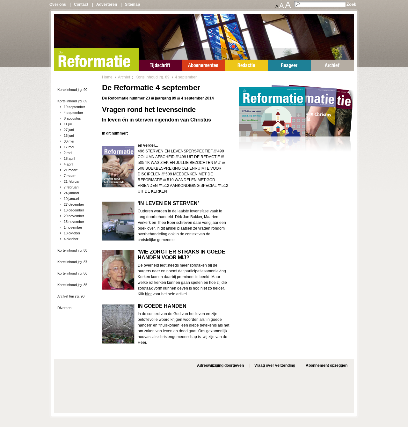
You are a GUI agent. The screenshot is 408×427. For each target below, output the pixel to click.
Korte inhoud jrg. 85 (72, 285)
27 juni (69, 130)
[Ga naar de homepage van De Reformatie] (96, 59)
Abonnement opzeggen (326, 365)
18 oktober (72, 233)
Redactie (246, 65)
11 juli (68, 124)
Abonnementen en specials (203, 65)
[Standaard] (296, 127)
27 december (74, 204)
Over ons (57, 4)
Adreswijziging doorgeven (220, 365)
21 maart (70, 170)
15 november (74, 222)
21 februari (72, 181)
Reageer (289, 65)
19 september (74, 107)
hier (148, 294)
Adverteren (106, 4)
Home (107, 77)
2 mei (68, 153)
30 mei (69, 141)
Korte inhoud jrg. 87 (72, 262)
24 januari (71, 193)
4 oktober (71, 239)
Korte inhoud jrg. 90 (72, 90)
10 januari (71, 199)
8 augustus (72, 118)
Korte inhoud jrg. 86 (72, 273)
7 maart (70, 176)
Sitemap (132, 4)
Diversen (64, 308)
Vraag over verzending (274, 365)
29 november (74, 216)
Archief (332, 65)
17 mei (69, 147)
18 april (69, 158)
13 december (74, 210)
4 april (68, 164)
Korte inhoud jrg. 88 (72, 250)
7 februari (71, 187)
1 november (73, 227)
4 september (73, 112)
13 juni (69, 135)
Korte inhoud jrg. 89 (72, 101)
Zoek (351, 4)
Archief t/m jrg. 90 (70, 296)
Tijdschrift (160, 65)
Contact (81, 4)
